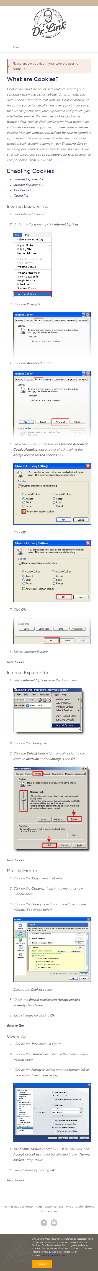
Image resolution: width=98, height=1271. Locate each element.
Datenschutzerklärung (53, 1255)
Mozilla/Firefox (23, 190)
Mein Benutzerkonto (18, 1206)
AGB (39, 1206)
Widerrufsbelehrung (80, 1206)
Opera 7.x (20, 195)
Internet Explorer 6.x (28, 185)
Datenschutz (54, 1206)
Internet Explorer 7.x (28, 179)
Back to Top (15, 662)
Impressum (49, 1211)
